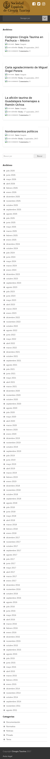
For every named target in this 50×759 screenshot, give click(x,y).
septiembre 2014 (13, 701)
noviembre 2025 (13, 201)
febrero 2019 (12, 477)
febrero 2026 (12, 188)
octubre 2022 (12, 326)
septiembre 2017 (13, 550)
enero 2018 (11, 533)
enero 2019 (11, 481)
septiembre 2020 (13, 404)
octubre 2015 (12, 645)
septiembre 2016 (13, 598)
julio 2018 (10, 507)
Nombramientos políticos (21, 131)
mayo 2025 (11, 227)
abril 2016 (10, 619)
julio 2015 (10, 658)
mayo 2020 (11, 417)
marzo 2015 (11, 675)
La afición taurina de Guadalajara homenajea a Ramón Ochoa (22, 101)
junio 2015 (10, 663)
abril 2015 (10, 671)
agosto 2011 (11, 710)
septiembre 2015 (13, 650)
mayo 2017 (11, 568)
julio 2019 (10, 455)
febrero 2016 (12, 628)
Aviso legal (7, 756)
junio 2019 (10, 460)
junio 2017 (10, 563)
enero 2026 (11, 192)
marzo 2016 (11, 624)
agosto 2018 (11, 503)
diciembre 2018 (13, 486)
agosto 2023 (11, 287)
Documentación (13, 722)
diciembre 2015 (13, 637)
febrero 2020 (12, 430)
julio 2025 (10, 218)
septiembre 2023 (13, 283)
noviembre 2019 (13, 442)
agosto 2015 (11, 654)
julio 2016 (10, 606)
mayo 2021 (11, 378)
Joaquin (23, 44)
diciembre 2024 (13, 244)
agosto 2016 (11, 602)
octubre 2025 (12, 205)
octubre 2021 (12, 356)
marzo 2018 (11, 524)
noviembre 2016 (13, 589)
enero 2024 (11, 270)
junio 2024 (10, 257)
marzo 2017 (11, 576)
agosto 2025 (11, 214)
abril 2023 (10, 304)
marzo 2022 (11, 348)
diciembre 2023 (13, 274)
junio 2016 (10, 611)
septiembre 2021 (13, 360)
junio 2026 (10, 175)
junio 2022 (10, 335)
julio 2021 (10, 369)
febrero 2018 (12, 529)
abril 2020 (10, 421)
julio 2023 (10, 291)
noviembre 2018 (13, 490)
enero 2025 (11, 240)
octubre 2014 (12, 697)
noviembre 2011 (13, 706)
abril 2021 (10, 382)
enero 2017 (11, 581)
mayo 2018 (11, 516)
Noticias (9, 731)
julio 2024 (10, 253)
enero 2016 (11, 632)
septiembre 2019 (13, 451)
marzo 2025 (11, 231)
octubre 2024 (12, 248)
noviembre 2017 (13, 542)
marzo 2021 (11, 386)
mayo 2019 (11, 464)
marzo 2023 (11, 309)
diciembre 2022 (13, 317)
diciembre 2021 (13, 352)
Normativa (10, 726)
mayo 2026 (11, 179)
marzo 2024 (11, 266)
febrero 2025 (12, 235)
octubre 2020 (12, 399)
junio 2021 (10, 373)
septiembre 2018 (13, 499)
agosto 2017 (11, 555)
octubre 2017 (12, 546)
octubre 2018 (12, 494)
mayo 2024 (11, 261)
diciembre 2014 (13, 688)
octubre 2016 (12, 593)
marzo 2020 (11, 425)
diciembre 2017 (13, 537)
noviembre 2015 (13, 641)
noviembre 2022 (13, 322)
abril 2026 (10, 184)
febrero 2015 (12, 680)
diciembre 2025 (13, 196)
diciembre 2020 (13, 391)
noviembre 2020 (13, 395)
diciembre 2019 (13, 438)
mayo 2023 (11, 300)
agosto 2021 (11, 365)
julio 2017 (10, 559)
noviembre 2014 (13, 693)
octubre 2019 (12, 447)
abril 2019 (10, 468)
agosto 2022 (11, 330)
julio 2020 (10, 412)
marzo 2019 (11, 473)
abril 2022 (10, 343)
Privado (9, 735)
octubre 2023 (12, 278)
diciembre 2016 (13, 585)
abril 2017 (10, 572)
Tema (8, 739)
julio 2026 (10, 171)
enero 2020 (11, 434)
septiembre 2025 (13, 209)
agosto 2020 (11, 408)
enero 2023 (11, 313)
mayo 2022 (11, 339)
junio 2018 (10, 512)
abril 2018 (10, 520)
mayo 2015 (11, 667)
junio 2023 (10, 296)
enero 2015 (11, 684)
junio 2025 (10, 222)
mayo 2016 (11, 615)
